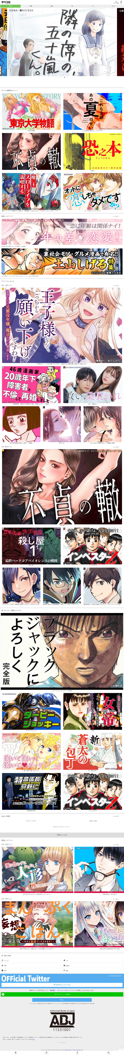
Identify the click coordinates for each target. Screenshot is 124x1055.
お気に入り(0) (93, 821)
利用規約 (52, 990)
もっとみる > (116, 216)
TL (93, 6)
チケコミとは (31, 1003)
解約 (94, 1003)
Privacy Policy (67, 1050)
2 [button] (59, 78)
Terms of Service (76, 1050)
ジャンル (6, 960)
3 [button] (62, 78)
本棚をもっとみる (62, 835)
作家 (5, 965)
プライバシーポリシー (64, 990)
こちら (32, 1039)
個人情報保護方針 (65, 1003)
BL (72, 6)
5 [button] (67, 78)
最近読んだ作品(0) (31, 821)
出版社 (67, 965)
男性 (31, 6)
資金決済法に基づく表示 (87, 1003)
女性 (51, 6)
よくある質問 (38, 1003)
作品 (5, 970)
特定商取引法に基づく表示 (75, 1003)
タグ (67, 960)
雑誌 (67, 970)
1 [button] (56, 78)
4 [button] (65, 78)
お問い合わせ (44, 1003)
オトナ (113, 6)
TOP (10, 6)
